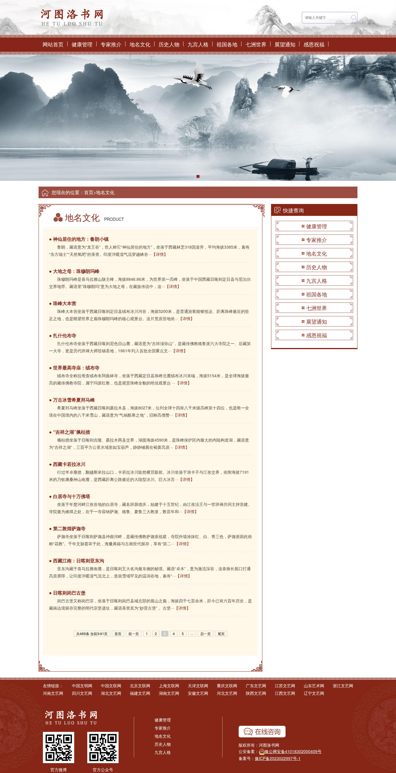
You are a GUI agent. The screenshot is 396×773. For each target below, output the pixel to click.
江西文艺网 (285, 693)
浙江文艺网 (343, 685)
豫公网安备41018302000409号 (293, 751)
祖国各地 (227, 44)
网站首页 (53, 44)
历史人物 (169, 44)
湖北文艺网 (111, 693)
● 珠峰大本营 (62, 303)
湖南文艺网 (169, 693)
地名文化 (140, 44)
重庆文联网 (227, 685)
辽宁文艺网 (314, 693)
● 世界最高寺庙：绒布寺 (74, 367)
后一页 (205, 633)
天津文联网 (198, 685)
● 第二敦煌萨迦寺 (67, 528)
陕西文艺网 (256, 693)
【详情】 (160, 254)
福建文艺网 (140, 693)
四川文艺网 (82, 693)
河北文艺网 (227, 693)
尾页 (221, 633)
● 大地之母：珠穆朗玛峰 (74, 271)
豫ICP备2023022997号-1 (278, 758)
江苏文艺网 (285, 685)
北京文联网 (140, 685)
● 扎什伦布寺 (62, 335)
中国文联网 (111, 685)
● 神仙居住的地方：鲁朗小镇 (79, 239)
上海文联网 (169, 685)
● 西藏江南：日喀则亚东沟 (76, 560)
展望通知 (285, 44)
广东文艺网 (256, 685)
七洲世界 (256, 44)
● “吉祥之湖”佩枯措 (69, 432)
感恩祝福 (314, 44)
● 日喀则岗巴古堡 (67, 592)
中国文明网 (82, 685)
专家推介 (111, 44)
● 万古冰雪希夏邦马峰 (72, 399)
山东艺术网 (314, 685)
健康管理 (82, 44)
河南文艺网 (53, 693)
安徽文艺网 (198, 693)
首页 (88, 192)
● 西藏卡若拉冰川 (67, 464)
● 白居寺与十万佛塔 (69, 496)
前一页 (133, 633)
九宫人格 (198, 44)
